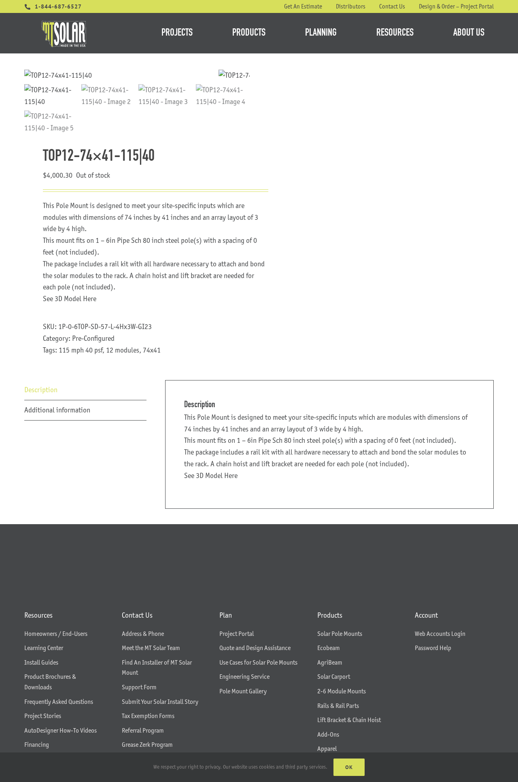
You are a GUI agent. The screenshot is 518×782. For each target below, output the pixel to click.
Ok (349, 767)
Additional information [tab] (57, 410)
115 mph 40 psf (80, 350)
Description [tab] (40, 389)
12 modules (122, 350)
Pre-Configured (93, 338)
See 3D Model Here (69, 298)
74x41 (152, 350)
